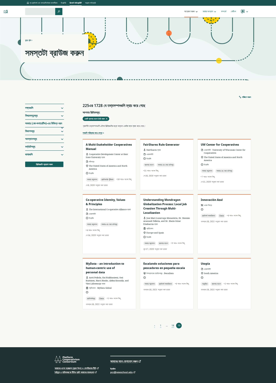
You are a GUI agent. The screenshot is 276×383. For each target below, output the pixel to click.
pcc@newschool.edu (121, 372)
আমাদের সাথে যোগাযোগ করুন (124, 361)
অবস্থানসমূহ (31, 139)
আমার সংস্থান (208, 11)
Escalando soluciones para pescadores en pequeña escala (164, 266)
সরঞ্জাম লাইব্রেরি (90, 2)
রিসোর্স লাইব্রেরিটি (76, 2)
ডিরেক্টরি (63, 2)
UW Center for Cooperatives (220, 145)
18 (172, 325)
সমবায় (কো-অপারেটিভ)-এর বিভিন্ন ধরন (43, 123)
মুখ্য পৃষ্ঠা (28, 40)
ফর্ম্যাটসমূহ (30, 147)
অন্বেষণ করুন (189, 11)
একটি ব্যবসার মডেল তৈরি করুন (96, 119)
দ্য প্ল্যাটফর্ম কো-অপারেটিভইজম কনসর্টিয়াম (43, 2)
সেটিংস (233, 11)
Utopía (205, 264)
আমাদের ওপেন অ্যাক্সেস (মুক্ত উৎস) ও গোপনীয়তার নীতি (75, 368)
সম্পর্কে (223, 11)
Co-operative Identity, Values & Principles (105, 202)
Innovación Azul (212, 200)
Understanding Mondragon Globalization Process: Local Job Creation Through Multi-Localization (165, 206)
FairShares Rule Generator (161, 145)
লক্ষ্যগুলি (29, 108)
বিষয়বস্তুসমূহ (31, 116)
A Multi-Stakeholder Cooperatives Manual (109, 147)
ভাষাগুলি (29, 154)
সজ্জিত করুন (246, 97)
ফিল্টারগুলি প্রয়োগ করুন (44, 164)
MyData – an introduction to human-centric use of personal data (105, 268)
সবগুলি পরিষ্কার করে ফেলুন (92, 133)
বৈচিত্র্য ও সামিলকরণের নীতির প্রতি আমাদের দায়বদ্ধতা (74, 372)
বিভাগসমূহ (29, 131)
